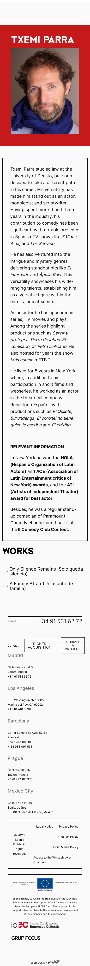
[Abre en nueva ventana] (26, 938)
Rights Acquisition (39, 645)
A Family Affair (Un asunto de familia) (41, 586)
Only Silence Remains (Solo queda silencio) (46, 571)
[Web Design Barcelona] (45, 961)
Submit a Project (73, 645)
